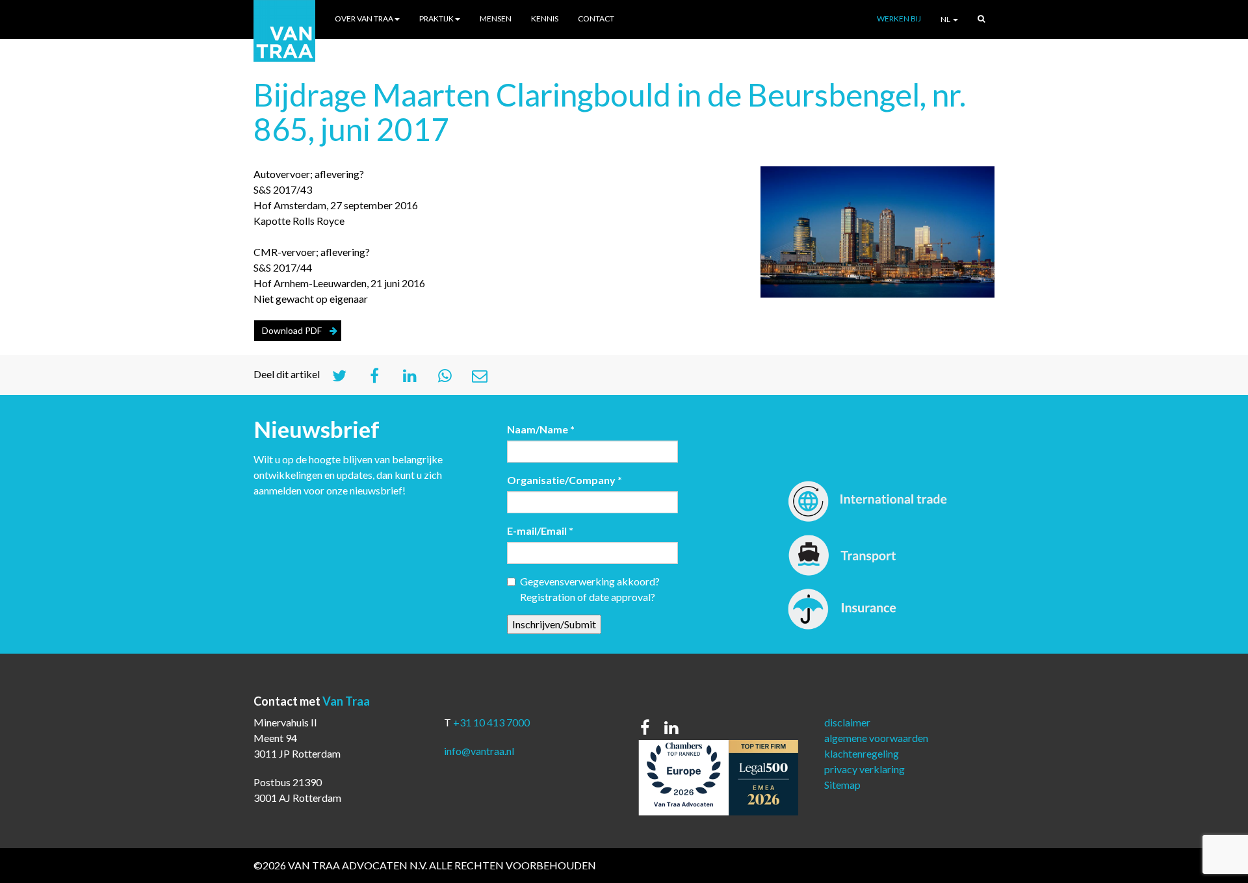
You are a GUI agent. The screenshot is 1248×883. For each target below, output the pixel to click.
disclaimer (847, 722)
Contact (596, 18)
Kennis (544, 18)
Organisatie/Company (564, 480)
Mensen (496, 18)
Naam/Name (541, 429)
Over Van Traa (364, 18)
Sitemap (842, 784)
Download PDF (292, 330)
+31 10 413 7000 (491, 722)
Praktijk (436, 18)
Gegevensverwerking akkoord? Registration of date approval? (590, 589)
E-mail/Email (540, 530)
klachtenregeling (861, 753)
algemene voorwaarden (876, 738)
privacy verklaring (864, 769)
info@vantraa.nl (479, 751)
